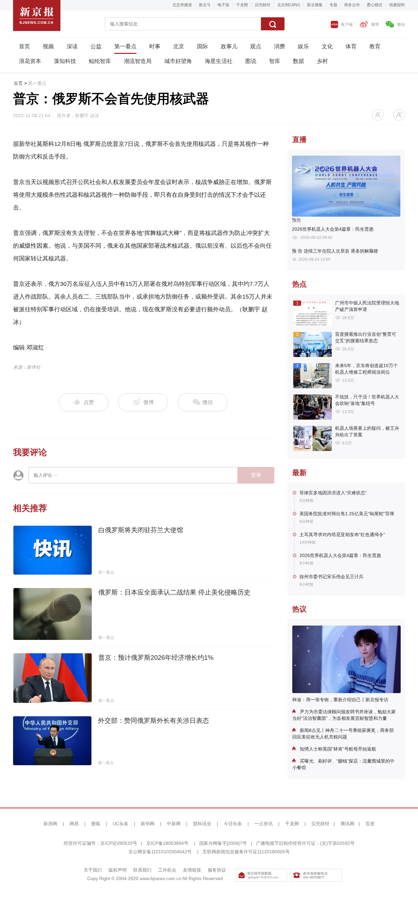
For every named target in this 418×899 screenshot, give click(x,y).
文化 (327, 46)
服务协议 (217, 870)
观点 (255, 46)
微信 (401, 24)
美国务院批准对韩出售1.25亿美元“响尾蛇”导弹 (346, 513)
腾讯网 (347, 823)
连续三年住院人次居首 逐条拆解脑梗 (335, 251)
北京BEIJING (288, 5)
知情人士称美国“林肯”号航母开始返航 (337, 749)
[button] (378, 115)
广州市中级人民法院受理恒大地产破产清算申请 (367, 306)
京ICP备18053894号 (167, 843)
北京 (178, 46)
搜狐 (95, 823)
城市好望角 (178, 61)
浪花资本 (30, 61)
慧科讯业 (202, 823)
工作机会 (167, 870)
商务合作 (352, 5)
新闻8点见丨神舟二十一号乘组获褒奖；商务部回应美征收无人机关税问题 (343, 733)
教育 (374, 46)
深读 (72, 46)
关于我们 (93, 870)
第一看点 (125, 46)
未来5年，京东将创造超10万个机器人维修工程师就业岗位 (366, 369)
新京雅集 (315, 5)
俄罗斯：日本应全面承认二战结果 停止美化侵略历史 (174, 592)
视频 (48, 46)
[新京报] (36, 15)
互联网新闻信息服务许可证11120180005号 (246, 851)
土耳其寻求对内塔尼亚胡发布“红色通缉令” (342, 534)
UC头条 (120, 823)
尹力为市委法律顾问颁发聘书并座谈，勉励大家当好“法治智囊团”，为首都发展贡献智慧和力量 (344, 715)
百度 (370, 823)
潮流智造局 (138, 61)
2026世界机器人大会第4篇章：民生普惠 (333, 229)
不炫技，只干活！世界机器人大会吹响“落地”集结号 (367, 400)
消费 (279, 46)
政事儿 (229, 46)
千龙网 (242, 5)
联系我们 (142, 870)
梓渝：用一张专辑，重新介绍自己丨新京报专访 (340, 699)
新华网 (147, 823)
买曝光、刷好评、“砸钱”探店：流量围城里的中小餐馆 (343, 764)
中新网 (174, 823)
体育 (351, 46)
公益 (96, 46)
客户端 (347, 24)
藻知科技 (65, 61)
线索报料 (397, 5)
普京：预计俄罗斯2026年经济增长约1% (156, 657)
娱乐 (303, 46)
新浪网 (50, 823)
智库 (274, 61)
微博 (375, 24)
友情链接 (192, 870)
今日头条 (233, 823)
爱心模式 (374, 5)
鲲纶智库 (100, 61)
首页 (24, 46)
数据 (298, 61)
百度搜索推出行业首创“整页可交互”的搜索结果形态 (365, 337)
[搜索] (272, 23)
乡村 (322, 61)
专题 (333, 5)
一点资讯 (263, 823)
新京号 (205, 5)
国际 (202, 46)
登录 (256, 475)
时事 (154, 46)
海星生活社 (219, 61)
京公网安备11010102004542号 (160, 851)
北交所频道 (182, 5)
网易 (74, 823)
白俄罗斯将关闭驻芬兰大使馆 (140, 530)
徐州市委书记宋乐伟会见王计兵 (331, 576)
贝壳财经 (262, 5)
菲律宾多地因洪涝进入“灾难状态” (333, 492)
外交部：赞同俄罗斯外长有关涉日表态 (153, 720)
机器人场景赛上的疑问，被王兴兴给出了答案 (367, 431)
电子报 (223, 5)
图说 (250, 61)
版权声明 (117, 870)
